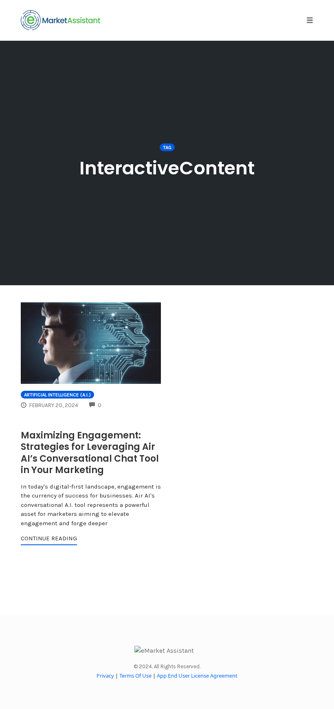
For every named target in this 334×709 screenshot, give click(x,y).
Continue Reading (49, 538)
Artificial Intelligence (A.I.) (57, 395)
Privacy (105, 675)
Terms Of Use (135, 675)
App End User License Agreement (197, 675)
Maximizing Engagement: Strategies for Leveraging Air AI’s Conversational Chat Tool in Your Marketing (90, 453)
